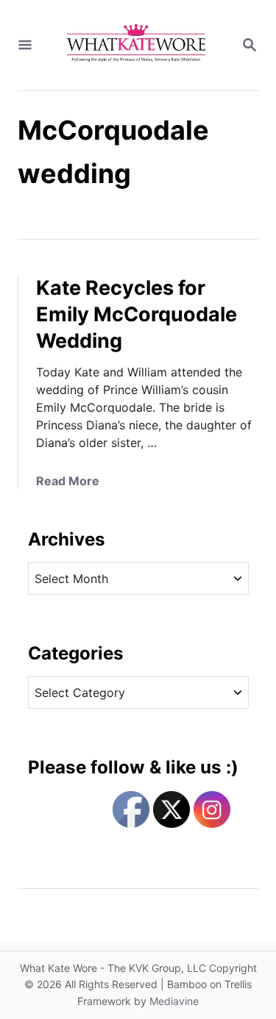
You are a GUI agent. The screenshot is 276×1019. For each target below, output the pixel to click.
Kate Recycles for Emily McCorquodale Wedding (136, 314)
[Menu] (25, 45)
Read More (67, 480)
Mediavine (174, 1001)
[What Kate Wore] (136, 45)
